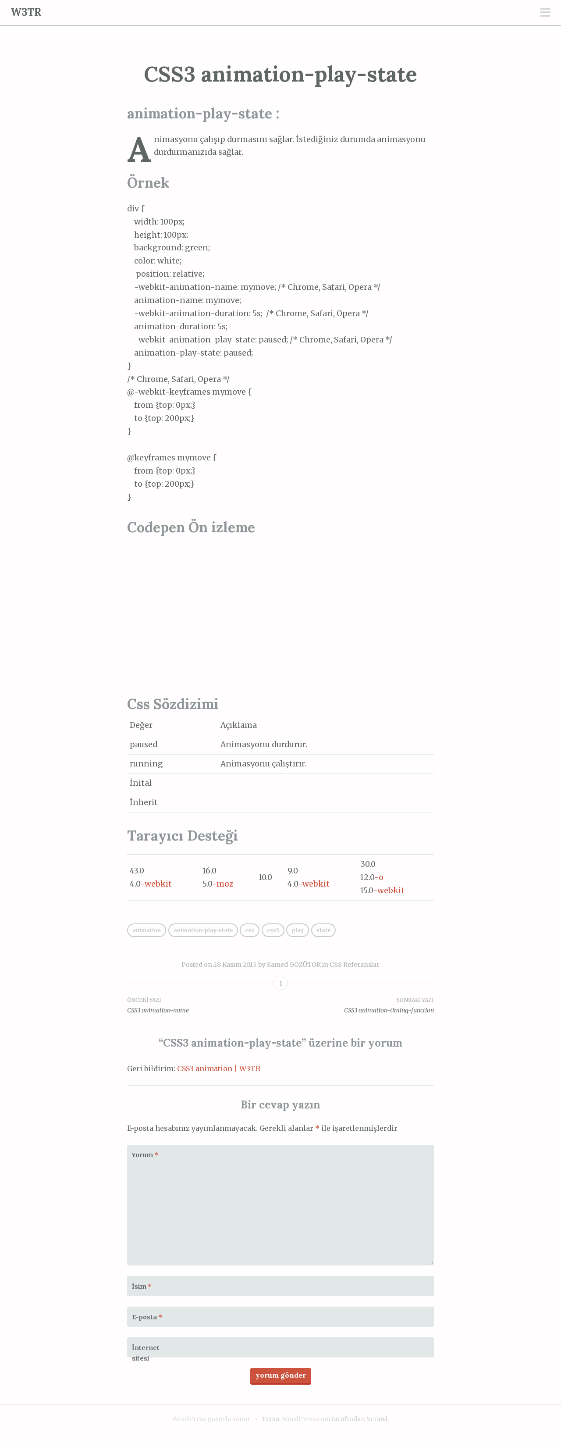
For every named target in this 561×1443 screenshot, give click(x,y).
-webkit (156, 884)
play (297, 930)
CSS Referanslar (355, 965)
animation (146, 930)
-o (378, 877)
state (323, 930)
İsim (142, 1286)
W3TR (26, 12)
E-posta (147, 1317)
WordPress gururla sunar (211, 1419)
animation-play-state (203, 930)
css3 (273, 930)
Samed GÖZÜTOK (294, 965)
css (249, 930)
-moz (223, 884)
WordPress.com (306, 1419)
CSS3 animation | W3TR (218, 1068)
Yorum (145, 1155)
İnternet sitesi (146, 1353)
